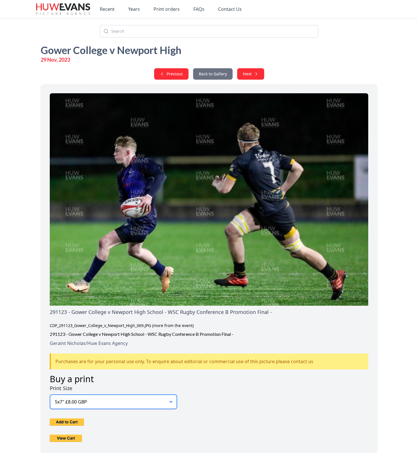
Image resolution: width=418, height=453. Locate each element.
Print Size (61, 388)
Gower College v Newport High (111, 50)
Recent (107, 9)
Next (247, 73)
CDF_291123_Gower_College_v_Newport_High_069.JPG (100, 325)
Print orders (167, 9)
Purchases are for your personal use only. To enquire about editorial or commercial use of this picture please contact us (184, 361)
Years (134, 9)
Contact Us (230, 9)
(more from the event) (173, 325)
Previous (175, 73)
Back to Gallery (213, 73)
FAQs (198, 9)
